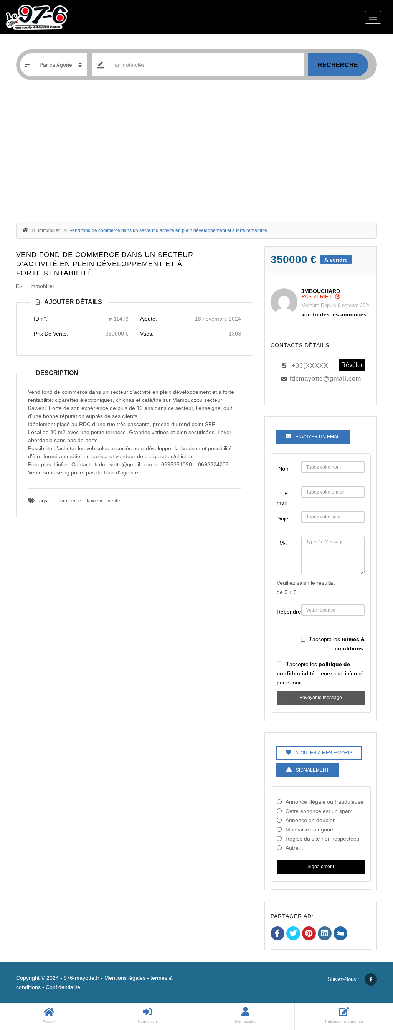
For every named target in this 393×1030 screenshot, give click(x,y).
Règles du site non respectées (322, 839)
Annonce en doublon (311, 820)
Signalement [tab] (312, 770)
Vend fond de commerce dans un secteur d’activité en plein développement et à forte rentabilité (104, 264)
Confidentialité (63, 987)
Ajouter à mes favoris (323, 752)
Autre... (294, 848)
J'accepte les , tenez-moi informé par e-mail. (320, 673)
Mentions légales (124, 978)
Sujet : (283, 523)
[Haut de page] (368, 982)
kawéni (94, 500)
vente (114, 500)
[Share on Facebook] (277, 934)
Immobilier (49, 230)
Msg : (284, 548)
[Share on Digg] (340, 934)
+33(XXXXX (310, 365)
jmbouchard (320, 291)
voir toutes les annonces (334, 314)
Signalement (320, 866)
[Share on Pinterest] (309, 934)
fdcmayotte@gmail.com (325, 378)
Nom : (284, 473)
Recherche (338, 65)
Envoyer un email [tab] (318, 436)
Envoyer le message (320, 697)
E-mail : (283, 498)
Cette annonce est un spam (319, 811)
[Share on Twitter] (293, 934)
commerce (69, 500)
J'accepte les (337, 644)
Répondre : (286, 616)
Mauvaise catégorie (309, 829)
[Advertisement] (196, 153)
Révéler (352, 365)
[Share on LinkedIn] (325, 934)
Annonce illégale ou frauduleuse (324, 802)
